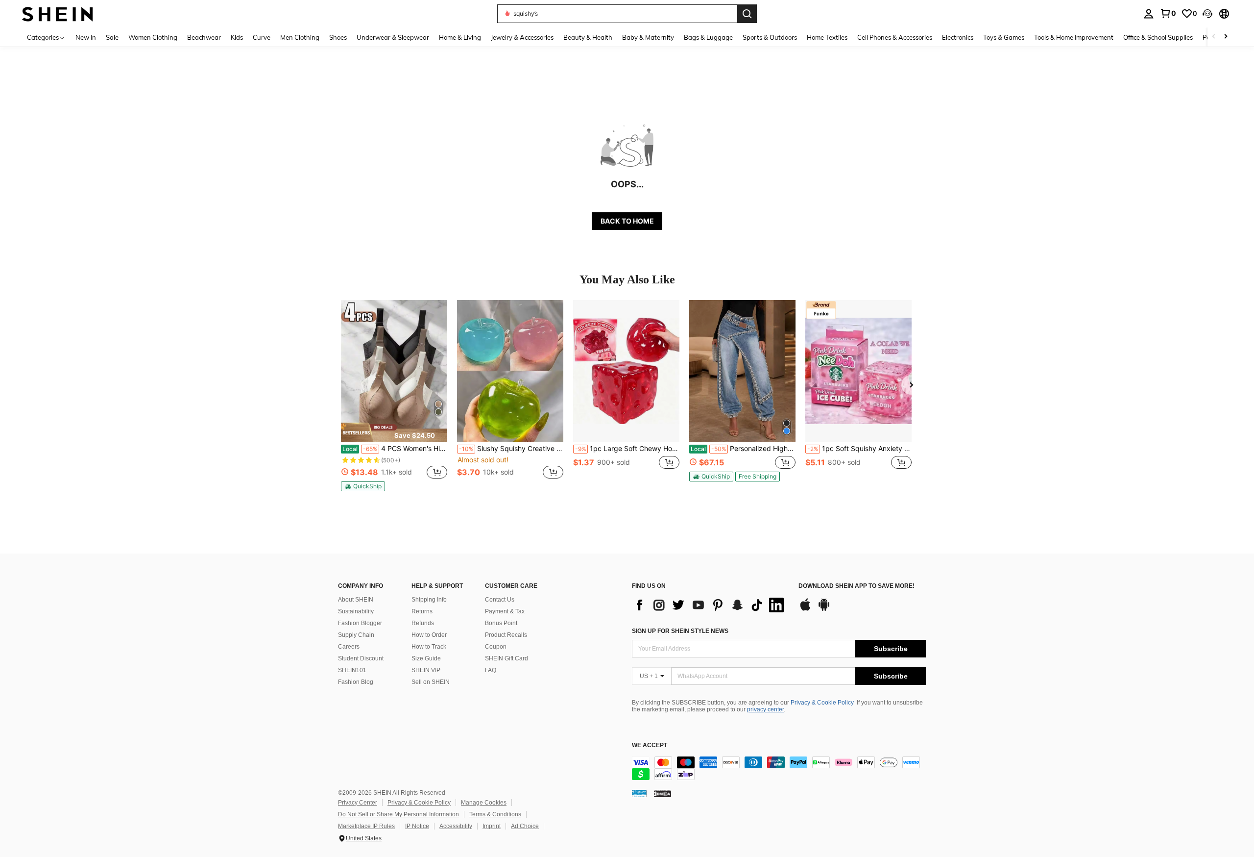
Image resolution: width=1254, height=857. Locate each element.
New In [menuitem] (85, 37)
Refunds (422, 623)
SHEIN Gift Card (506, 658)
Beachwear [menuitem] (204, 37)
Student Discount (361, 658)
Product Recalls (506, 634)
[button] (1207, 14)
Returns (422, 611)
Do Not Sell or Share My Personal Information (398, 814)
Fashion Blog (355, 682)
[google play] (824, 609)
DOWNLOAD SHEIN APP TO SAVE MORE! (856, 586)
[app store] (805, 609)
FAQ (490, 670)
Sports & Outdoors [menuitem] (770, 37)
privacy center (765, 709)
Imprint (491, 826)
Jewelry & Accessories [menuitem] (522, 37)
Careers (349, 646)
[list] (710, 605)
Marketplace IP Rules (366, 826)
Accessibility (455, 826)
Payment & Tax (505, 611)
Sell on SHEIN (430, 682)
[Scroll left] (1213, 37)
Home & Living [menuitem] (460, 37)
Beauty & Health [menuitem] (587, 37)
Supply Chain (356, 634)
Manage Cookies (483, 802)
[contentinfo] (779, 768)
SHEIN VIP (425, 670)
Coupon (495, 646)
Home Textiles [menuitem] (827, 37)
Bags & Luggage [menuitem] (708, 37)
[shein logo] (57, 13)
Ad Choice (525, 826)
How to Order (429, 634)
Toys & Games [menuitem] (1003, 37)
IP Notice (417, 826)
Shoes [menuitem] (338, 37)
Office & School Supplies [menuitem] (1158, 37)
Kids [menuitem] (237, 37)
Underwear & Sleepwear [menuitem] (393, 37)
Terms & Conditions (495, 814)
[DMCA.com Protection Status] (662, 793)
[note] (394, 432)
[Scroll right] (1225, 37)
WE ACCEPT (649, 745)
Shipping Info (429, 599)
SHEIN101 (352, 670)
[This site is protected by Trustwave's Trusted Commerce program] (639, 793)
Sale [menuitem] (112, 37)
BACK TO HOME (627, 221)
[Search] (747, 13)
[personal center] (1149, 14)
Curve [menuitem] (261, 37)
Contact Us (499, 599)
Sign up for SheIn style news (680, 631)
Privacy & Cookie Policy (822, 702)
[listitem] (394, 395)
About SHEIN (355, 599)
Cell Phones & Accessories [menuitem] (894, 37)
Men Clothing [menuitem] (299, 37)
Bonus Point (501, 623)
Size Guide (426, 658)
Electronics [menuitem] (957, 37)
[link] (1167, 13)
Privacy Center (357, 802)
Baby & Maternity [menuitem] (648, 37)
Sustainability (356, 611)
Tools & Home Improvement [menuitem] (1073, 37)
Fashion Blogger (360, 623)
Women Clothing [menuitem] (152, 37)
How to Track (428, 646)
